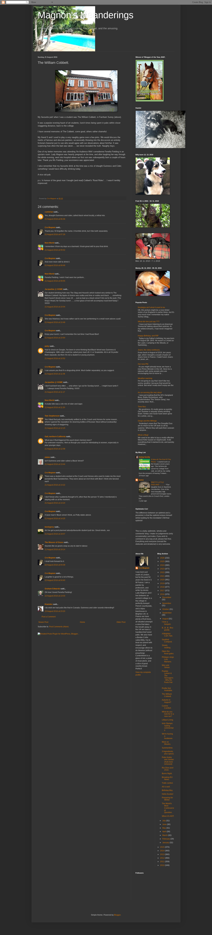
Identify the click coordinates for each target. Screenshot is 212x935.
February (166, 839)
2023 (162, 569)
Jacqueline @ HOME (54, 289)
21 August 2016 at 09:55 (55, 281)
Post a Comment (49, 617)
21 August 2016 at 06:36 (55, 219)
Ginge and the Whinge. (147, 421)
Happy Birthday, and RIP (148, 336)
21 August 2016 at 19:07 (55, 534)
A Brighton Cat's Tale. (167, 635)
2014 (162, 851)
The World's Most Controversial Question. (168, 808)
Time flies (142, 407)
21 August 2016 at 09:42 (55, 250)
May (164, 828)
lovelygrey (49, 527)
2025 (162, 561)
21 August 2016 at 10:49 (55, 322)
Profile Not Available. (167, 689)
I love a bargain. (166, 623)
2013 (162, 854)
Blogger (117, 915)
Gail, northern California (55, 436)
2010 (162, 865)
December (166, 597)
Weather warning (145, 378)
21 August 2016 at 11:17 (55, 392)
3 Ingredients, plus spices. (168, 752)
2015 (162, 847)
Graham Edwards (52, 589)
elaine (47, 457)
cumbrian (49, 212)
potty (47, 346)
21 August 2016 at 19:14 (55, 549)
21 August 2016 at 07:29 (55, 234)
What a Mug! (143, 435)
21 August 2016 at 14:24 (55, 503)
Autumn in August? (166, 701)
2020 (162, 580)
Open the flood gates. (168, 652)
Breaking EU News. (167, 778)
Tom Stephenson (52, 416)
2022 (162, 572)
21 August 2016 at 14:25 (55, 518)
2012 (162, 858)
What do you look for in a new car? (168, 714)
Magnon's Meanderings (85, 15)
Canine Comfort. (166, 707)
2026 (162, 558)
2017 (162, 590)
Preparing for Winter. (167, 799)
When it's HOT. (168, 816)
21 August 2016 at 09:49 (55, 265)
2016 (162, 594)
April (164, 831)
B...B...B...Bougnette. (167, 629)
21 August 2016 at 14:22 (55, 485)
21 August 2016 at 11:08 (55, 374)
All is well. (166, 787)
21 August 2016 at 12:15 (55, 428)
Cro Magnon (50, 227)
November (166, 603)
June (164, 824)
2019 (162, 583)
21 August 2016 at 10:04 (55, 307)
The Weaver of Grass (54, 542)
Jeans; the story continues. (149, 350)
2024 (162, 565)
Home (82, 622)
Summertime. (167, 748)
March (165, 835)
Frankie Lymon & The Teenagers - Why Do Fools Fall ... (167, 678)
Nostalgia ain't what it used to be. (151, 307)
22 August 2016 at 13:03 (55, 596)
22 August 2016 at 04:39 (55, 565)
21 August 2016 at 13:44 (55, 464)
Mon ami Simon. (166, 666)
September (167, 613)
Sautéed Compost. (167, 640)
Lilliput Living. (168, 720)
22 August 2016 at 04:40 (55, 580)
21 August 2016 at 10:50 (55, 338)
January (166, 843)
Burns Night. (167, 773)
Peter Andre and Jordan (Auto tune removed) (168, 760)
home (141, 480)
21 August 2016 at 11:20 (55, 407)
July (164, 821)
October (165, 609)
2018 (162, 587)
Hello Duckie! (167, 794)
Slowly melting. (166, 646)
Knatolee (49, 604)
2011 (162, 861)
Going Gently (144, 457)
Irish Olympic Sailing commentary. (168, 726)
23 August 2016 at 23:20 (55, 611)
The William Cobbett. (167, 695)
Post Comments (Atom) (59, 627)
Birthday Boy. (167, 790)
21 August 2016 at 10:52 (55, 358)
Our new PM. (143, 364)
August (165, 619)
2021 (162, 576)
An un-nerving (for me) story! (150, 392)
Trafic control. (167, 783)
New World (50, 243)
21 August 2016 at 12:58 (55, 449)
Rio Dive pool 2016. (167, 769)
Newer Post (43, 622)
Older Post (121, 622)
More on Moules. (166, 743)
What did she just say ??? (148, 321)
